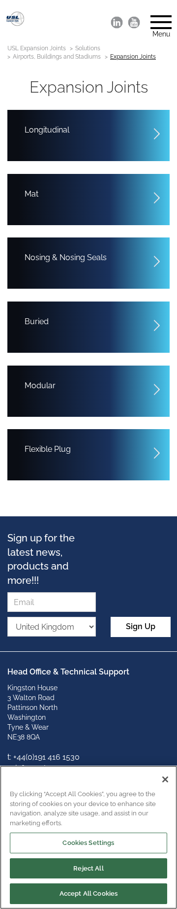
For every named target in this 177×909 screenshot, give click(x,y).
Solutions (87, 48)
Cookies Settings (88, 842)
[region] (88, 837)
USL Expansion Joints (36, 48)
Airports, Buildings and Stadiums (57, 56)
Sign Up (140, 626)
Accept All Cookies (88, 893)
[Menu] (157, 19)
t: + (12, 757)
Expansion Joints (133, 56)
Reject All (88, 868)
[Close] (165, 779)
